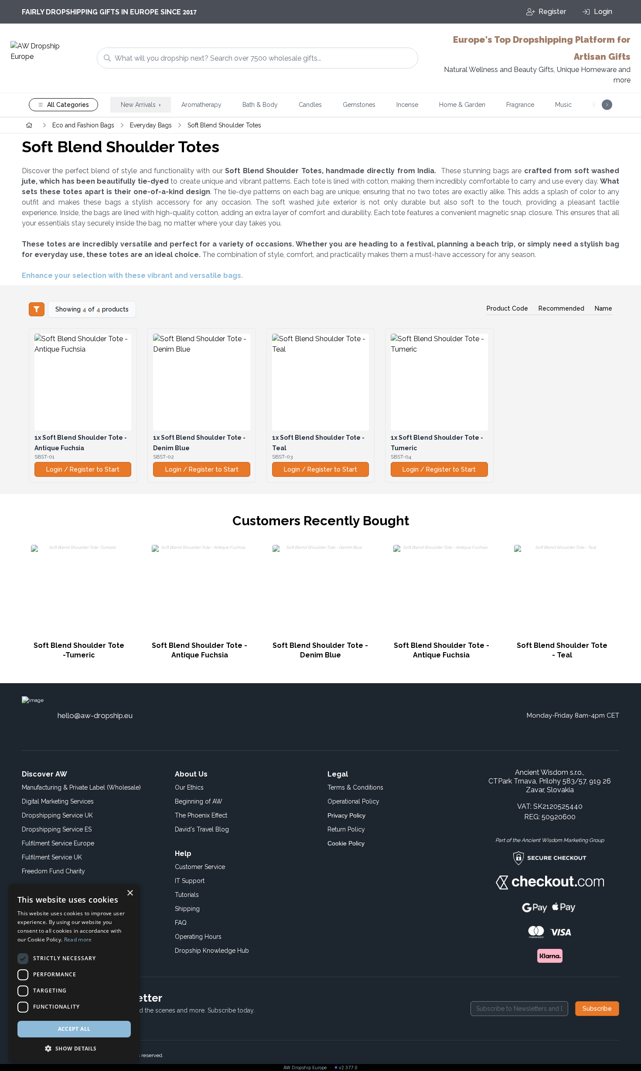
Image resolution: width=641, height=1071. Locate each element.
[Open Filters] (36, 309)
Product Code (507, 308)
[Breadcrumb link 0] (29, 125)
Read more (78, 939)
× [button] (129, 893)
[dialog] (74, 973)
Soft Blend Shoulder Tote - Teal (562, 650)
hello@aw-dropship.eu (95, 715)
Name (603, 308)
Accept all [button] (74, 1029)
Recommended (561, 308)
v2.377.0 (348, 1067)
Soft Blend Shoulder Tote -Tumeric (79, 650)
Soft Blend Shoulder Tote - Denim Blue (320, 650)
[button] (74, 1048)
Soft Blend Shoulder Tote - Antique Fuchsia (199, 650)
